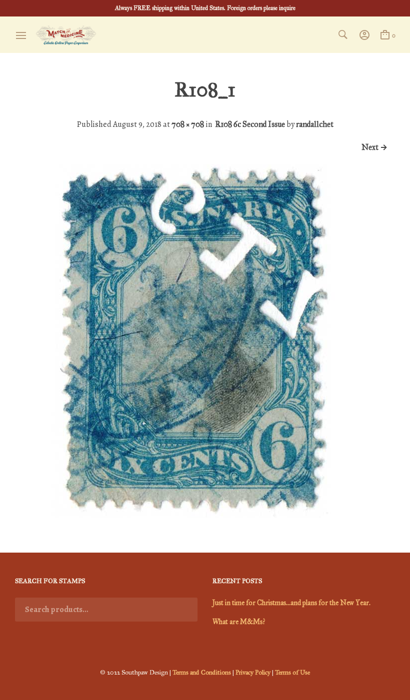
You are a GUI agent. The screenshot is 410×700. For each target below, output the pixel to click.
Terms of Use (292, 673)
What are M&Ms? (238, 622)
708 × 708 (188, 124)
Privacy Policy (253, 673)
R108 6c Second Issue (250, 124)
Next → (375, 147)
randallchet (315, 124)
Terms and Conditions (201, 673)
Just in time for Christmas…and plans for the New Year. (291, 603)
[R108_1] (192, 515)
